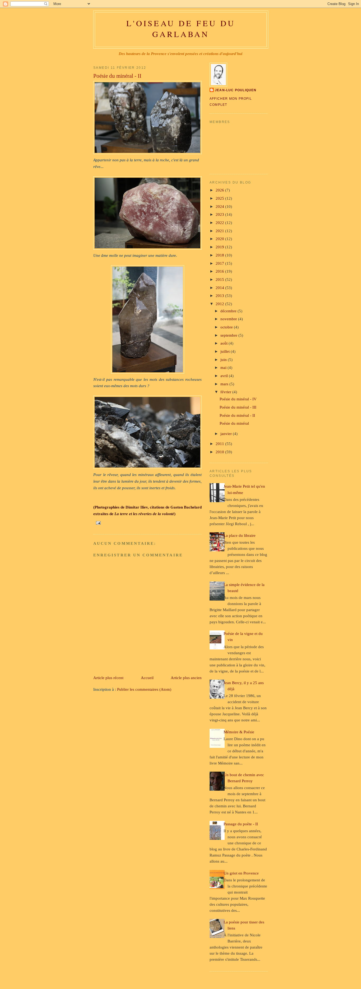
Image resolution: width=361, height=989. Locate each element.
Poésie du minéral (234, 423)
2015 (220, 279)
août (224, 343)
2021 (220, 230)
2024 (220, 206)
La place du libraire (240, 535)
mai (224, 367)
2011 (220, 443)
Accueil (147, 677)
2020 (220, 238)
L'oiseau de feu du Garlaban (180, 28)
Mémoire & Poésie (239, 732)
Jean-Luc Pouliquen (236, 90)
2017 (220, 263)
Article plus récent (108, 677)
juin (224, 359)
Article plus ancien (186, 677)
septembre (229, 335)
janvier (226, 433)
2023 (220, 214)
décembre (229, 311)
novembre (229, 319)
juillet (225, 351)
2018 (220, 255)
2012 (220, 303)
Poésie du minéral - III (238, 407)
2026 (220, 190)
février (226, 392)
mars (224, 384)
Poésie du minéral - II (117, 76)
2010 (220, 452)
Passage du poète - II (241, 824)
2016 (220, 271)
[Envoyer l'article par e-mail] (97, 522)
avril (224, 375)
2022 (220, 222)
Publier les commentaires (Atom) (144, 689)
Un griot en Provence (241, 873)
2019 (220, 247)
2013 (220, 295)
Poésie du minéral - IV (238, 399)
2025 (220, 198)
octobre (227, 327)
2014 (220, 287)
